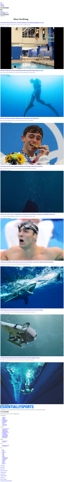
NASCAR (4, 452)
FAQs (3, 423)
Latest (1, 2)
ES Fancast (4, 441)
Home (1, 15)
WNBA (3, 456)
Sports (2, 11)
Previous (2, 404)
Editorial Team (4, 419)
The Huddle (4, 433)
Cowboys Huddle (5, 434)
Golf (3, 451)
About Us (4, 417)
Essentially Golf (4, 429)
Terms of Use (4, 425)
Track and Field (4, 458)
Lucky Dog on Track (5, 428)
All (2, 449)
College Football (5, 457)
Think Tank (2, 5)
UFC (3, 455)
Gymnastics (4, 459)
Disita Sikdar (2, 26)
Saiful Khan (2, 361)
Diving (4, 15)
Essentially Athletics (5, 432)
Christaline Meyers (3, 170)
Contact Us (4, 422)
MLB (3, 461)
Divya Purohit (2, 74)
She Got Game (4, 430)
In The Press (4, 421)
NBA (3, 453)
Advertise (3, 418)
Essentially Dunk (5, 431)
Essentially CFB (5, 436)
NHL (3, 463)
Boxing (3, 450)
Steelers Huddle (4, 435)
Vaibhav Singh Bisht (3, 122)
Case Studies (3, 13)
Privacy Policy (4, 424)
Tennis (3, 454)
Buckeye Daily (4, 437)
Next (8, 404)
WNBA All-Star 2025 (5, 445)
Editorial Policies (5, 420)
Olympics (3, 460)
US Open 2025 (4, 446)
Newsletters (2, 4)
